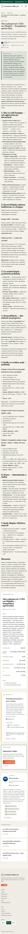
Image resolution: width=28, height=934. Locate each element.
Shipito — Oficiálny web (11, 682)
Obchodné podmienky (6, 915)
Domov (3, 13)
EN (13, 922)
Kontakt (3, 911)
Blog (2, 900)
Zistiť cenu (9, 762)
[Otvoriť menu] (25, 6)
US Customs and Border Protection (13, 684)
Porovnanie (4, 898)
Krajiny (2, 892)
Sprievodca (10, 13)
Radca (4, 885)
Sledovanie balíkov (5, 902)
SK (8, 922)
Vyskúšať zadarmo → (19, 1)
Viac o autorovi (8, 817)
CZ (3, 922)
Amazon (16, 135)
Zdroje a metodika (10, 738)
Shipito (8, 99)
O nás (2, 909)
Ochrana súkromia (5, 913)
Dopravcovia (4, 894)
